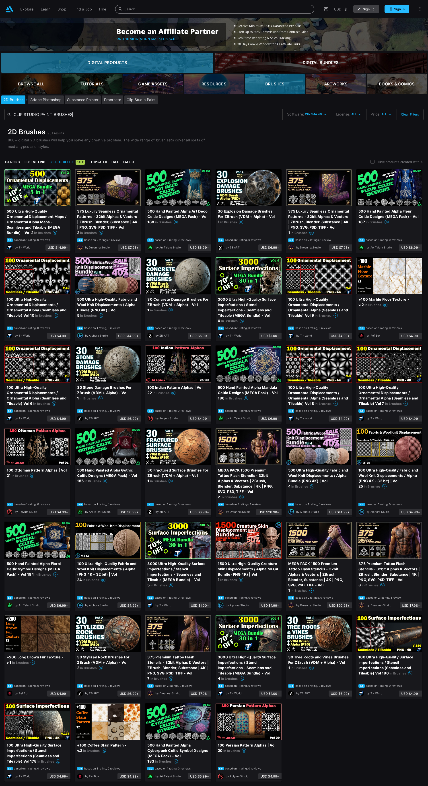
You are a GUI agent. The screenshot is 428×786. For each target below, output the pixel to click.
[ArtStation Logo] (9, 9)
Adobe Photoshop (46, 99)
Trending (12, 162)
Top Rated (99, 162)
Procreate (112, 99)
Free (115, 162)
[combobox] (214, 9)
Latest (128, 162)
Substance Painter (83, 99)
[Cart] (326, 9)
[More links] (420, 9)
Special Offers (67, 162)
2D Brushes (13, 99)
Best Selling (35, 162)
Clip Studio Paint (141, 99)
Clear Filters (410, 114)
